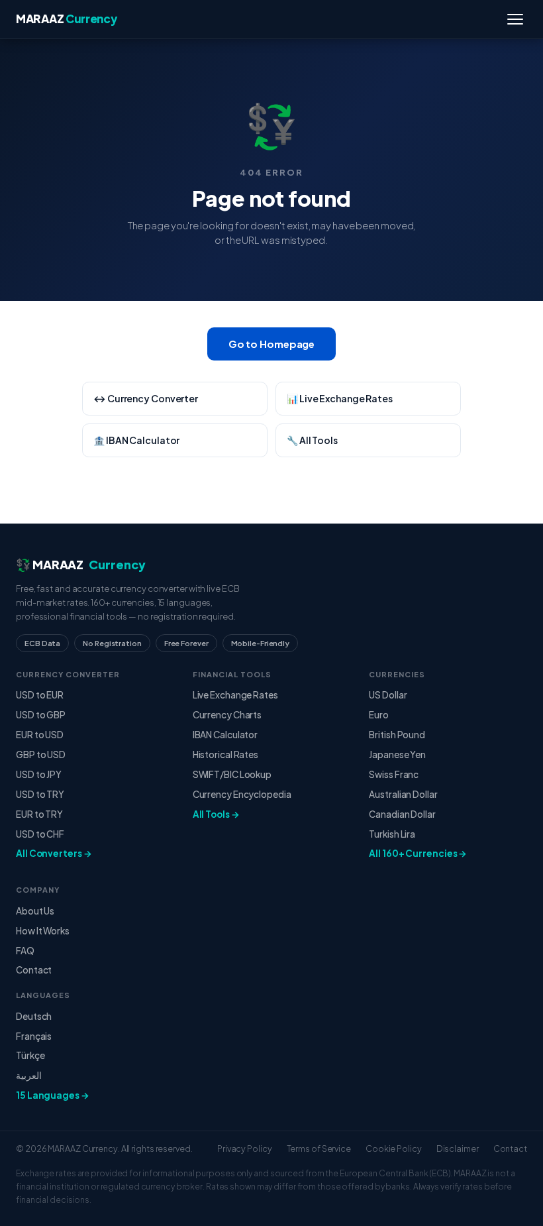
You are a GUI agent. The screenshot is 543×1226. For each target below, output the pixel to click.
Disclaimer (457, 1148)
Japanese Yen (397, 754)
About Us (35, 911)
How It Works (43, 930)
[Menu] (515, 19)
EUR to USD (40, 734)
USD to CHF (40, 834)
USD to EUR (40, 694)
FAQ (25, 950)
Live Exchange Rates (235, 694)
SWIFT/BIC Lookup (232, 774)
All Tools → (216, 814)
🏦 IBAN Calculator (136, 440)
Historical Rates (225, 754)
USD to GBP (41, 714)
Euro (379, 714)
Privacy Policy (244, 1148)
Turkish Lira (392, 834)
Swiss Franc (394, 774)
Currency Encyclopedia (242, 794)
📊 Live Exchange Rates (340, 398)
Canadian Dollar (402, 814)
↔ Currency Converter (145, 398)
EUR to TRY (39, 814)
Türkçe (30, 1055)
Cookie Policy (394, 1148)
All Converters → (53, 853)
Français (34, 1036)
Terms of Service (319, 1148)
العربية (29, 1075)
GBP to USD (41, 754)
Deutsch (34, 1016)
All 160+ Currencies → (418, 853)
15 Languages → (52, 1095)
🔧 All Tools (312, 440)
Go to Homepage (271, 343)
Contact (34, 969)
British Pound (397, 734)
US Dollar (388, 694)
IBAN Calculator (225, 734)
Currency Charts (227, 714)
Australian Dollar (403, 794)
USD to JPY (39, 774)
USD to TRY (40, 794)
